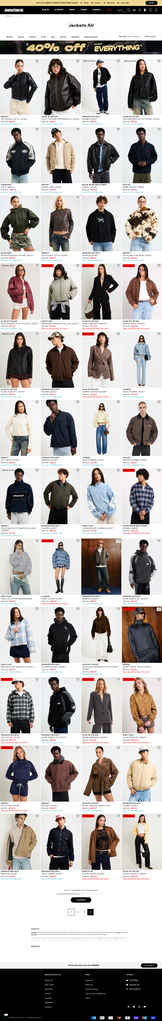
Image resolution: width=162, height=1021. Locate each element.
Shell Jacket (8, 187)
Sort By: (123, 37)
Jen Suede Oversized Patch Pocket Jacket (100, 668)
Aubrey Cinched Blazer (94, 392)
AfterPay (49, 989)
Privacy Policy (91, 989)
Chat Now (133, 980)
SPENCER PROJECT (91, 117)
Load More (81, 900)
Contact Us (134, 984)
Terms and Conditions (95, 994)
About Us (49, 980)
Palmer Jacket (90, 119)
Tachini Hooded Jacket (54, 667)
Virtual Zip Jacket (11, 737)
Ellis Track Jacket (11, 806)
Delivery (89, 980)
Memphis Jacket (50, 460)
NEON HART (6, 253)
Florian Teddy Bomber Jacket (98, 528)
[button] (123, 10)
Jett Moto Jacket (10, 460)
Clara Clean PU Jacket (13, 392)
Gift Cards (49, 985)
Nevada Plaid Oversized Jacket (17, 667)
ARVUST (45, 185)
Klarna (48, 994)
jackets (34, 929)
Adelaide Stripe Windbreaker (16, 599)
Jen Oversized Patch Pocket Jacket (141, 119)
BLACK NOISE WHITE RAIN (94, 185)
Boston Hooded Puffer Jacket (17, 255)
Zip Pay (48, 998)
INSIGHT (5, 117)
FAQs (87, 998)
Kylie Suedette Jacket (135, 737)
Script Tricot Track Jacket (137, 667)
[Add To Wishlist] (37, 61)
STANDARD (6, 185)
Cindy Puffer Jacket (52, 599)
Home (8, 16)
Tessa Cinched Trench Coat (96, 806)
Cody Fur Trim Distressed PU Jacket (61, 119)
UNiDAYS (49, 1003)
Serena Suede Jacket (134, 324)
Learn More (149, 965)
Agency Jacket (90, 187)
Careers (48, 1007)
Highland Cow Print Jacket (137, 255)
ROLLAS (126, 185)
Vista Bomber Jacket (134, 392)
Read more (35, 946)
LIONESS (127, 390)
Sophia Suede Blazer (93, 874)
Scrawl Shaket (131, 528)
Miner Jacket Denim (133, 187)
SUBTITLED (47, 321)
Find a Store (134, 989)
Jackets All (17, 16)
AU (134, 10)
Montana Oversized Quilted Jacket (60, 324)
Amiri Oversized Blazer (94, 324)
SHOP (151, 3)
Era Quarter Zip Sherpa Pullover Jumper (18, 530)
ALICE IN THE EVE (50, 117)
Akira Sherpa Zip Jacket (135, 599)
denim (118, 932)
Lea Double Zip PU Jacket (14, 119)
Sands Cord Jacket (52, 187)
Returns (89, 985)
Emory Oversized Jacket (95, 737)
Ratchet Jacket (50, 806)
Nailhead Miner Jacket (135, 460)
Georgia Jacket (90, 255)
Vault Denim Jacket (52, 874)
